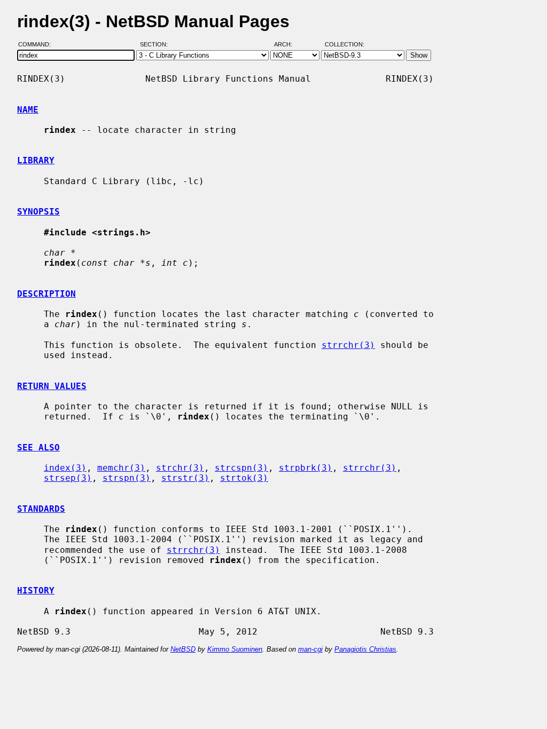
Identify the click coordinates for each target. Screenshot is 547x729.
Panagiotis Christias (365, 649)
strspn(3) (127, 478)
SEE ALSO (38, 447)
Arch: (288, 44)
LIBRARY (35, 160)
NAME (27, 110)
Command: (37, 44)
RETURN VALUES (52, 386)
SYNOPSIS (38, 212)
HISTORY (35, 590)
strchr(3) (180, 468)
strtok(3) (244, 478)
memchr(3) (121, 468)
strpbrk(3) (305, 468)
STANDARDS (41, 509)
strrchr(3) (348, 345)
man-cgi (310, 649)
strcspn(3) (241, 468)
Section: (156, 44)
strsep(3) (68, 478)
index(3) (65, 468)
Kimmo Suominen (234, 649)
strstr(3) (185, 478)
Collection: (344, 44)
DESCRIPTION (46, 294)
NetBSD (183, 649)
